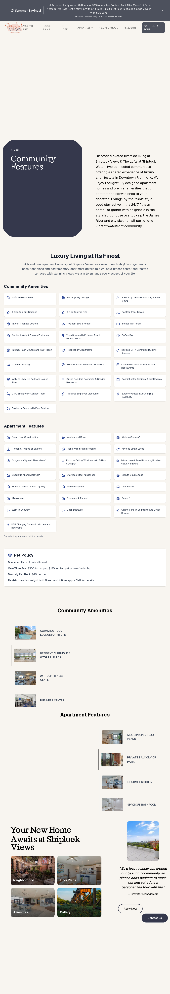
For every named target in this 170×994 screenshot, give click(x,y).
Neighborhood (108, 27)
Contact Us (155, 918)
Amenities (84, 27)
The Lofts (65, 27)
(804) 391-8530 (28, 27)
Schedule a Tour (151, 27)
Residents (130, 27)
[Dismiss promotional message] (163, 10)
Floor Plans (46, 27)
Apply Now (130, 908)
